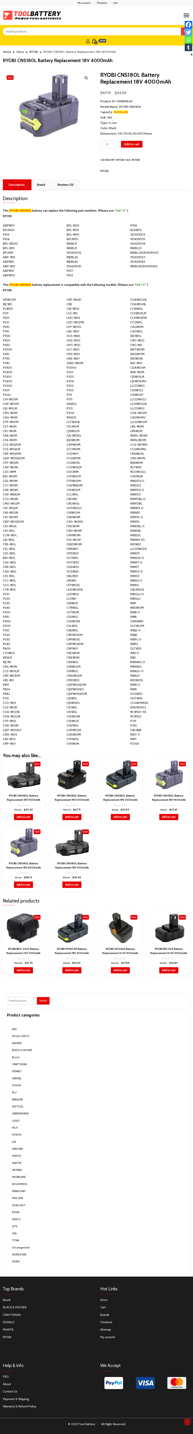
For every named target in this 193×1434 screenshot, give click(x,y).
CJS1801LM (137, 376)
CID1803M (73, 716)
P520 (6, 635)
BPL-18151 (73, 234)
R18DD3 (135, 485)
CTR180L (72, 608)
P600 (7, 648)
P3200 (7, 349)
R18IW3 (135, 512)
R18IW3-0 (136, 508)
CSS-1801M (10, 481)
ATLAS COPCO (20, 1036)
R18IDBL (135, 530)
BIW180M (136, 463)
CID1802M (73, 490)
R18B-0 (135, 612)
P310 (6, 617)
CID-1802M (10, 508)
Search (43, 1000)
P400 (7, 621)
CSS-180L (9, 553)
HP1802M (9, 299)
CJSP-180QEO (12, 730)
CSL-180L (9, 549)
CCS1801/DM (138, 318)
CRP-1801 (9, 743)
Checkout (102, 2)
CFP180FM (74, 476)
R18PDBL (136, 503)
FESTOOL (18, 1106)
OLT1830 (72, 558)
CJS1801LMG (138, 381)
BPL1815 (8, 252)
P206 (70, 381)
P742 (133, 725)
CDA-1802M (138, 413)
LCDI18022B (138, 404)
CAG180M (136, 327)
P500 (7, 626)
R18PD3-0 (137, 490)
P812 (6, 685)
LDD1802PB (75, 589)
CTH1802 (9, 653)
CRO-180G (137, 340)
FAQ (6, 1376)
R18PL (134, 644)
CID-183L (9, 576)
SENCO (16, 1219)
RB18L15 (72, 243)
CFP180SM (74, 481)
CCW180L (136, 309)
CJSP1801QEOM (77, 694)
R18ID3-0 (136, 571)
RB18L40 (72, 262)
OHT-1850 (73, 345)
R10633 (71, 417)
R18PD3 (135, 494)
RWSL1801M (138, 440)
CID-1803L (10, 526)
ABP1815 (8, 262)
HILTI (15, 1127)
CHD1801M (74, 734)
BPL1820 (9, 230)
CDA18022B (138, 299)
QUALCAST (18, 1205)
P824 (6, 689)
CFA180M (73, 743)
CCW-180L (10, 535)
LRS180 (71, 580)
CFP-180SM (10, 463)
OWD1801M (74, 544)
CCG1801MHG (139, 703)
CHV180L (73, 725)
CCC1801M (73, 449)
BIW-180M (137, 372)
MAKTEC (17, 1163)
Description (17, 184)
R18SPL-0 (136, 517)
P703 (70, 390)
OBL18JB (135, 730)
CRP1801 (72, 648)
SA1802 (72, 404)
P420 (6, 340)
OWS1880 (136, 621)
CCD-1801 (9, 703)
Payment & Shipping (16, 1399)
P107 (70, 271)
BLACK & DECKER (22, 1050)
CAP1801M (73, 444)
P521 (6, 322)
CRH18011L (137, 453)
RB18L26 (72, 257)
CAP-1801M (10, 467)
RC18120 (135, 716)
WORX (16, 1261)
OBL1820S (137, 589)
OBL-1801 (73, 331)
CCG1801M (73, 458)
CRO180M (73, 653)
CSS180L (72, 617)
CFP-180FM (10, 422)
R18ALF (135, 675)
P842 (6, 694)
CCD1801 (72, 453)
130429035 (137, 239)
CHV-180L (9, 562)
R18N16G (136, 666)
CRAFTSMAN (19, 1064)
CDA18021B (138, 304)
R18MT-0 (136, 562)
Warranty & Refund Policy (19, 1406)
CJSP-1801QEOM (14, 458)
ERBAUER (17, 1099)
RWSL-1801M (138, 435)
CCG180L (136, 322)
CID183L (72, 707)
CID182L (72, 712)
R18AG (134, 585)
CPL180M (73, 426)
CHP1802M (74, 730)
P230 (6, 603)
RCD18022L (138, 472)
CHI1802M (73, 512)
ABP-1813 (9, 266)
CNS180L (72, 662)
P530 (6, 639)
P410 (6, 354)
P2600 (7, 381)
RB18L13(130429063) (143, 266)
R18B (133, 617)
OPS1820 (73, 553)
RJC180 (7, 304)
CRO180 (72, 499)
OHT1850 (73, 562)
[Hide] (191, 54)
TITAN (15, 1240)
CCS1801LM (74, 467)
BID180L (135, 336)
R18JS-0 (135, 630)
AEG (14, 1029)
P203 (70, 376)
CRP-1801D (74, 299)
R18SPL (135, 521)
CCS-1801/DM (12, 444)
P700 (6, 336)
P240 (6, 608)
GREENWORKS (20, 1113)
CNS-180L (9, 567)
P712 (6, 698)
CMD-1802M (11, 503)
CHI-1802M (10, 399)
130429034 (137, 243)
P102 (70, 275)
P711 (69, 395)
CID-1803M (10, 517)
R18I (133, 657)
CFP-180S (9, 721)
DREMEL (17, 1078)
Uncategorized (20, 1247)
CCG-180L (9, 585)
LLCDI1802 (137, 408)
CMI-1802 (9, 739)
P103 (6, 234)
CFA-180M (10, 440)
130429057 (137, 257)
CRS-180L (9, 544)
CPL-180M (9, 431)
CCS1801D (73, 463)
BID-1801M (10, 476)
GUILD (16, 1120)
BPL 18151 (73, 230)
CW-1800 (73, 309)
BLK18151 (136, 230)
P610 (6, 327)
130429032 (74, 252)
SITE (14, 1226)
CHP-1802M (11, 404)
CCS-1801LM (11, 671)
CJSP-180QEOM (13, 521)
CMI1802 (72, 671)
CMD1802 (73, 680)
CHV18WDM (75, 485)
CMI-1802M (10, 512)
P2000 (71, 367)
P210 (6, 594)
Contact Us (10, 1391)
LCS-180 (72, 313)
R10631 (7, 657)
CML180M (73, 526)
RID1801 (135, 544)
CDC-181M (9, 472)
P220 (6, 598)
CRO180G (73, 503)
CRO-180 (136, 345)
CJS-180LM (10, 408)
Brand (41, 184)
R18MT (134, 567)
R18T (133, 739)
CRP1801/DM (75, 644)
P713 (133, 721)
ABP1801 (8, 225)
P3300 (7, 367)
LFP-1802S (74, 327)
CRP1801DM (75, 635)
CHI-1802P (74, 540)
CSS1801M (73, 621)
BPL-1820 (73, 225)
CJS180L (72, 698)
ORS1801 (72, 549)
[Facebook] (188, 25)
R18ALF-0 (136, 671)
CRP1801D (73, 639)
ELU (14, 1092)
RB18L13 (72, 248)
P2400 (7, 372)
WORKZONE (19, 1254)
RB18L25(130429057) (144, 252)
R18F (133, 603)
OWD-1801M (75, 363)
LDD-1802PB (75, 322)
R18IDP (135, 553)
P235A (134, 743)
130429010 (74, 266)
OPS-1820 (73, 354)
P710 (6, 331)
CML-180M (10, 666)
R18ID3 (134, 576)
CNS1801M (73, 517)
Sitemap (105, 1329)
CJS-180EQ (74, 435)
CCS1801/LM (138, 313)
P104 (6, 239)
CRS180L (72, 630)
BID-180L (9, 558)
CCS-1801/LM (11, 449)
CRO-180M (10, 413)
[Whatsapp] (188, 40)
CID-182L (9, 530)
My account (84, 2)
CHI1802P (136, 395)
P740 (6, 363)
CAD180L (136, 331)
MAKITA (16, 1155)
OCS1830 (136, 694)
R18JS (133, 635)
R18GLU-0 (137, 594)
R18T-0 (135, 734)
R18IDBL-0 (137, 526)
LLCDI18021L (138, 549)
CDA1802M (137, 367)
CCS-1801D (10, 707)
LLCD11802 (137, 386)
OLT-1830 (73, 349)
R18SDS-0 (137, 558)
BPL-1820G (10, 243)
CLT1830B (73, 422)
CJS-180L (9, 540)
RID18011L (136, 680)
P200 (7, 395)
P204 (70, 413)
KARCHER (17, 1148)
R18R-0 (135, 685)
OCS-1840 (73, 336)
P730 (6, 358)
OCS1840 (73, 571)
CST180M (73, 612)
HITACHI (16, 1134)
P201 (70, 372)
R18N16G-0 (137, 662)
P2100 (7, 376)
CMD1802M (74, 675)
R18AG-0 (136, 580)
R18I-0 (134, 653)
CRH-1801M (74, 530)
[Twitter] (188, 32)
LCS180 (71, 598)
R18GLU (135, 598)
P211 (5, 313)
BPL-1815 (9, 248)
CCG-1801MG (139, 444)
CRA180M (73, 657)
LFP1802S (73, 585)
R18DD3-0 (137, 481)
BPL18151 (72, 239)
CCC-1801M (10, 485)
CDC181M (73, 472)
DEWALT (17, 1071)
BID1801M (73, 440)
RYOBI (120, 160)
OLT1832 (136, 648)
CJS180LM (73, 431)
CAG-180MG (75, 521)
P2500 (7, 386)
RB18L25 (136, 248)
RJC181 (7, 662)
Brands (104, 1315)
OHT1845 (136, 698)
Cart (115, 2)
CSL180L (72, 626)
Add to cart (131, 144)
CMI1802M (73, 666)
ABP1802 (9, 275)
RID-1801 (136, 363)
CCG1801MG (138, 449)
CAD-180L (10, 571)
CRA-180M (10, 435)
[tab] (16, 184)
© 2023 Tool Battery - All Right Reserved (96, 1424)
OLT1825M (137, 626)
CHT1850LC (74, 508)
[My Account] (88, 41)
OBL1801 (72, 576)
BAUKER (16, 1043)
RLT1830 (136, 467)
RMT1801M (137, 349)
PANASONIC (19, 1191)
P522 (70, 386)
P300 (6, 612)
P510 (6, 630)
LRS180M (136, 431)
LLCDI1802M (138, 422)
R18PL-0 (135, 639)
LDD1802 (73, 594)
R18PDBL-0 (138, 499)
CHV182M (136, 476)
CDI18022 (136, 390)
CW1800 (72, 603)
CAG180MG (138, 417)
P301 (6, 318)
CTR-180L (9, 589)
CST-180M (10, 426)
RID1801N (136, 358)
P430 (6, 345)
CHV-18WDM (11, 494)
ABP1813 (8, 271)
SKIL (14, 1233)
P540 (6, 644)
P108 (133, 225)
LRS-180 (8, 680)
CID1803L (73, 721)
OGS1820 (73, 567)
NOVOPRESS (19, 1184)
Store (103, 1300)
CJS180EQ (73, 703)
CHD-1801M (10, 725)
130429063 (137, 262)
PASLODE (17, 1198)
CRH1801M (73, 535)
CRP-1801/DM (12, 453)
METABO (17, 1170)
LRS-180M (137, 426)
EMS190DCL (138, 707)
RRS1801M (137, 608)
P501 (6, 390)
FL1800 (8, 309)
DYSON (16, 1085)
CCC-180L (9, 580)
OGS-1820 (73, 340)
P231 (70, 408)
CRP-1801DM (11, 675)
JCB (14, 1142)
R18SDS (135, 535)
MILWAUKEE (19, 1177)
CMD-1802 (10, 734)
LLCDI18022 (138, 399)
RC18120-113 (138, 712)
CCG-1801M (10, 499)
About (7, 1384)
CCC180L (72, 494)
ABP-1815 (9, 257)
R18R (133, 689)
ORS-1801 (73, 358)
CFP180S (72, 739)
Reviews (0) (65, 184)
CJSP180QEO (75, 689)
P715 (70, 399)
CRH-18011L (138, 458)
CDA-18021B (11, 712)
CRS (69, 304)
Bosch (16, 1057)
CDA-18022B (11, 716)
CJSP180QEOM (76, 685)
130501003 (137, 234)
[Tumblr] (188, 47)
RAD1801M (137, 354)
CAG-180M (10, 417)
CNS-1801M (10, 490)
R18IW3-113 (137, 540)
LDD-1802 (73, 318)
